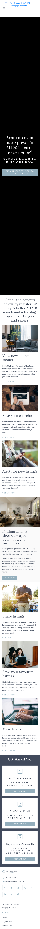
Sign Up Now (20, 791)
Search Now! (8, 381)
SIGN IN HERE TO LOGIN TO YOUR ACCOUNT (20, 172)
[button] (20, 172)
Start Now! (10, 578)
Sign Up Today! (9, 437)
